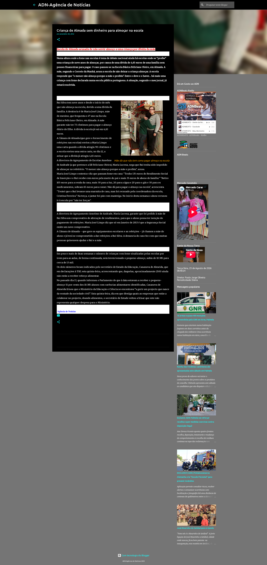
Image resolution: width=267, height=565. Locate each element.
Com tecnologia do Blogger (135, 555)
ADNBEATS (182, 135)
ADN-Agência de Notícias (64, 4)
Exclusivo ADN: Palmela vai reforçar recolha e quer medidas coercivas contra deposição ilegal (195, 422)
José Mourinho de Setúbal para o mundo (195, 528)
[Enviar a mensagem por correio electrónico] (58, 316)
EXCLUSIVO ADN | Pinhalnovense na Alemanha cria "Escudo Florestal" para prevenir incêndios (194, 477)
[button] (58, 40)
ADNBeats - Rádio (198, 135)
